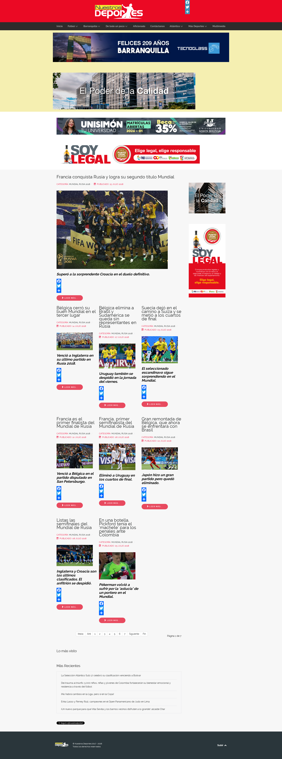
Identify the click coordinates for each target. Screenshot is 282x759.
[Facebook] (207, 2)
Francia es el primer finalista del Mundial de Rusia (75, 422)
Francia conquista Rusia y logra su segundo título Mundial (115, 176)
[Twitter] (207, 7)
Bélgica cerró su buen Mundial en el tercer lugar (76, 311)
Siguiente (134, 633)
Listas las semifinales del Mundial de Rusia (74, 524)
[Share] (207, 11)
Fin (144, 633)
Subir (220, 745)
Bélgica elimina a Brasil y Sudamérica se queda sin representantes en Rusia (117, 317)
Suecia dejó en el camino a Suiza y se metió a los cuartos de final (161, 313)
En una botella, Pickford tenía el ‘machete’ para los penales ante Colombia (117, 527)
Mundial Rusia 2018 (79, 184)
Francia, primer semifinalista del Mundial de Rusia (116, 422)
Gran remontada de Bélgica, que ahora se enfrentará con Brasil (161, 424)
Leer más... (71, 298)
